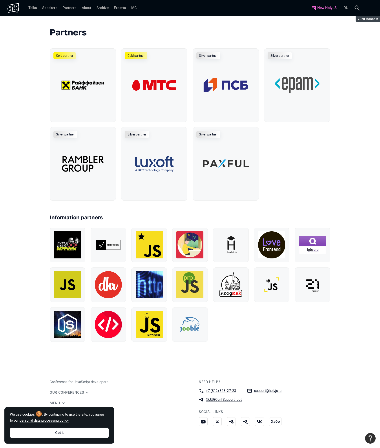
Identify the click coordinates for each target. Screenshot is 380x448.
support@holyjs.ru (267, 391)
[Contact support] (370, 438)
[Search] (357, 8)
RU (346, 8)
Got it (59, 433)
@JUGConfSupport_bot (224, 399)
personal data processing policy (44, 420)
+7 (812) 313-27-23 (221, 391)
